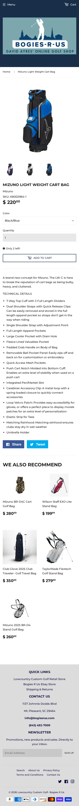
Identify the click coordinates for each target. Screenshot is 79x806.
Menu (11, 4)
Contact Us (53, 774)
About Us (34, 770)
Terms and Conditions (29, 774)
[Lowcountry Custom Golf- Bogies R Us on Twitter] (60, 782)
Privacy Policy (51, 770)
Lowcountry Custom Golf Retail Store (39, 679)
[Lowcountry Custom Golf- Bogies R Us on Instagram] (72, 782)
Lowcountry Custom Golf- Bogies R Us (41, 792)
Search (21, 770)
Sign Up (69, 752)
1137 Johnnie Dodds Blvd (39, 703)
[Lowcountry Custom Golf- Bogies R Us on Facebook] (66, 782)
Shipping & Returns (39, 689)
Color (6, 213)
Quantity (8, 230)
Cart (73, 4)
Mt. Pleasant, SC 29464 (39, 711)
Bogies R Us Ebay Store (39, 684)
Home (6, 71)
